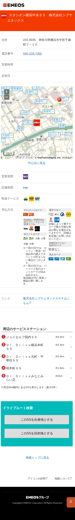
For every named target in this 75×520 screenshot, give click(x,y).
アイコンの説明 (36, 478)
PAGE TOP (71, 502)
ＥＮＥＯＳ (13, 5)
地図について (62, 478)
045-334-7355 (32, 53)
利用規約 (67, 158)
